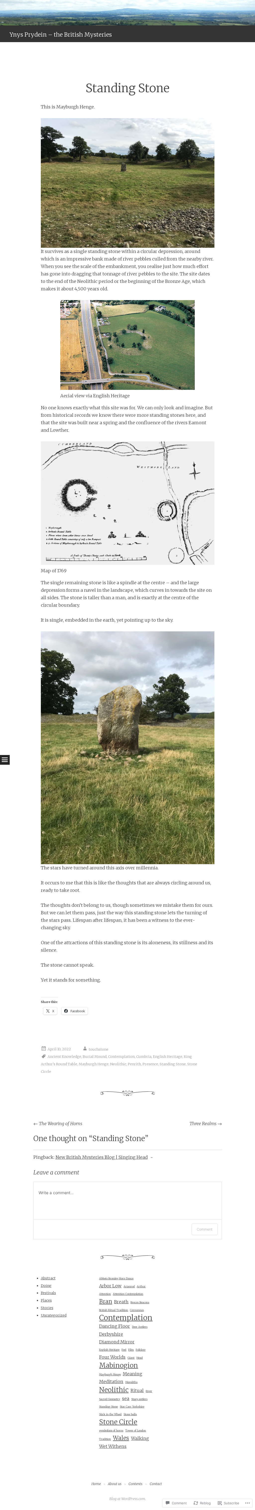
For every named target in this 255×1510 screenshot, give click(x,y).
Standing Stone (173, 1064)
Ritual (137, 1390)
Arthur (141, 1286)
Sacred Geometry (109, 1399)
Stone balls (130, 1414)
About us (115, 1484)
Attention (105, 1294)
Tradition (105, 1439)
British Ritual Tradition (113, 1310)
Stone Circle (118, 1422)
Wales (121, 1437)
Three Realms (206, 1123)
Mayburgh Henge (94, 1064)
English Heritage (167, 1056)
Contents (135, 1484)
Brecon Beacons (139, 1302)
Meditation (111, 1381)
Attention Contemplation (128, 1294)
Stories (47, 1308)
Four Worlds (112, 1357)
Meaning (132, 1374)
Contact (156, 1484)
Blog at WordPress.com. (127, 1499)
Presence (150, 1064)
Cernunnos (137, 1310)
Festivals (48, 1293)
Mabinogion (118, 1365)
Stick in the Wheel (110, 1414)
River (149, 1391)
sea (125, 1398)
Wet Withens (113, 1446)
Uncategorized (53, 1315)
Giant (131, 1357)
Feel (124, 1349)
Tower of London (135, 1430)
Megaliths (131, 1382)
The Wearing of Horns (57, 1123)
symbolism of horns (111, 1430)
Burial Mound (95, 1056)
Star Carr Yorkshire (132, 1406)
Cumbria (143, 1056)
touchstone (98, 1049)
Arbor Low (110, 1286)
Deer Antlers (139, 1327)
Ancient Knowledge (64, 1056)
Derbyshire (111, 1334)
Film (131, 1349)
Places (46, 1300)
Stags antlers (139, 1399)
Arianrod (129, 1286)
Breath (121, 1302)
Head (139, 1357)
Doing (46, 1285)
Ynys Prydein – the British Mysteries (60, 34)
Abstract (48, 1278)
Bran (105, 1301)
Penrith (134, 1064)
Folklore (140, 1349)
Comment (204, 1229)
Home (96, 1484)
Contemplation (121, 1056)
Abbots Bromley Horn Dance (116, 1278)
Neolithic (118, 1064)
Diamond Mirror (116, 1342)
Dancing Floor (114, 1326)
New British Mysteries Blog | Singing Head (102, 1157)
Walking (140, 1438)
